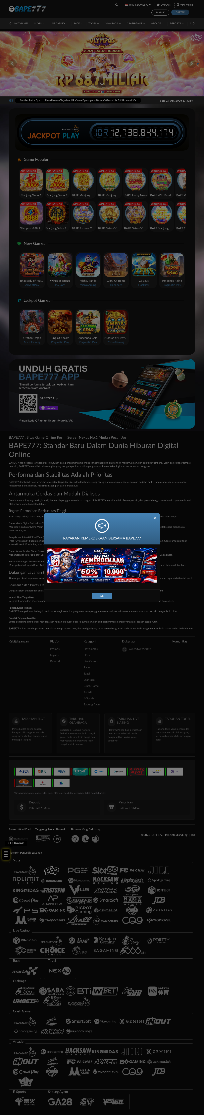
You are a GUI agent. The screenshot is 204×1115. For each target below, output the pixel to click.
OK (102, 595)
